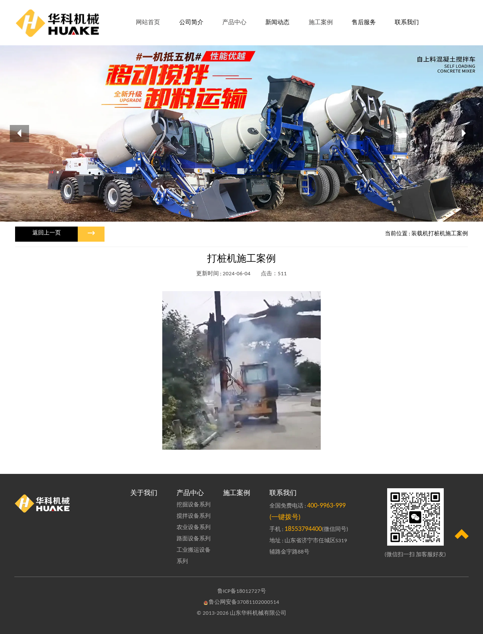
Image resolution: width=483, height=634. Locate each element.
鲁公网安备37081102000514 (244, 602)
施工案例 (236, 493)
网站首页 (148, 23)
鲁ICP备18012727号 (241, 591)
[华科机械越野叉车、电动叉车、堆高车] (67, 503)
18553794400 (303, 529)
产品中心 (190, 493)
